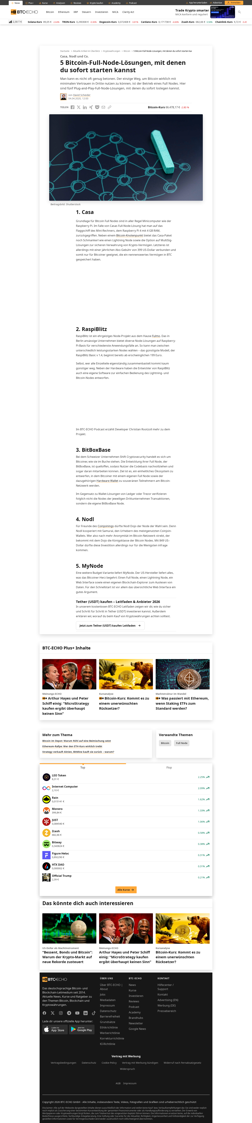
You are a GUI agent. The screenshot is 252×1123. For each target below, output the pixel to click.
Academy (135, 1012)
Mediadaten (108, 1000)
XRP (76, 12)
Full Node (181, 743)
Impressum (107, 1005)
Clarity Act (128, 12)
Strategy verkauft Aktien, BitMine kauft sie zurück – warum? (78, 751)
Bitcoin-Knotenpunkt (129, 235)
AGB (118, 1083)
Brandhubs (136, 1018)
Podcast (134, 1007)
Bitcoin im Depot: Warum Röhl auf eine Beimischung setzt (76, 740)
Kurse (132, 990)
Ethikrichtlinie (109, 1027)
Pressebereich (167, 1011)
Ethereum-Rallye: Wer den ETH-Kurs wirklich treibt (72, 746)
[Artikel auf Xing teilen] (91, 107)
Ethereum (63, 12)
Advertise (217, 2)
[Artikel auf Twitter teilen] (79, 107)
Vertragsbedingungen (63, 1062)
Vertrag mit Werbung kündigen (140, 1062)
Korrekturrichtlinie (112, 1038)
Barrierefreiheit (110, 1016)
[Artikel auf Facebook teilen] (72, 107)
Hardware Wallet (107, 481)
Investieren (101, 12)
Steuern (86, 12)
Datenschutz (108, 1011)
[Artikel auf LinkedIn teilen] (85, 107)
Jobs (102, 994)
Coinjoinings (106, 526)
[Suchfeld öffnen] (239, 12)
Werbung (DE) (167, 1005)
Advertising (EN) (168, 1000)
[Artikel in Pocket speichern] (97, 107)
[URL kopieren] (109, 107)
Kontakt (163, 994)
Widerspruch (127, 1068)
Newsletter (136, 1023)
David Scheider (82, 95)
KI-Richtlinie (107, 1044)
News (132, 985)
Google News (137, 1029)
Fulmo (156, 336)
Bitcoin (50, 12)
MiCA (115, 12)
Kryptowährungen (111, 51)
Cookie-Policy (109, 1062)
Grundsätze (107, 1022)
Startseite (64, 51)
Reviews (134, 1001)
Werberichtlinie (110, 1033)
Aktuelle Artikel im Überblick (86, 51)
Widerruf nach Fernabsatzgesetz (182, 1062)
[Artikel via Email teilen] (103, 107)
